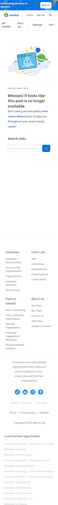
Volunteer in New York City (18, 498)
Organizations (14, 276)
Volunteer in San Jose (41, 444)
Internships (37, 264)
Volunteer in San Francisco (18, 455)
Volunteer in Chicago (15, 471)
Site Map (44, 413)
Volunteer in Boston (15, 449)
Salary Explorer (39, 274)
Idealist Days (13, 290)
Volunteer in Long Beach (17, 482)
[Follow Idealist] (17, 392)
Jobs (34, 259)
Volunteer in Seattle (15, 444)
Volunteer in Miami (14, 477)
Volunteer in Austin (40, 460)
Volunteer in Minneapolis (17, 488)
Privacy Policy (27, 413)
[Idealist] (11, 15)
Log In (30, 15)
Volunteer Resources (11, 283)
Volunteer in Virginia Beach (19, 466)
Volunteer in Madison (42, 471)
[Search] (50, 15)
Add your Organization (13, 325)
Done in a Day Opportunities (13, 269)
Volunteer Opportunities (13, 260)
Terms (12, 413)
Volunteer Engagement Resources (13, 336)
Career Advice (38, 279)
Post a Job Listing (15, 310)
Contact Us (37, 316)
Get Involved (6, 25)
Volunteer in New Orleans (18, 493)
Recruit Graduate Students (15, 346)
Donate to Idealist (41, 326)
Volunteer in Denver (15, 460)
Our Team (36, 311)
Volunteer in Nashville (41, 477)
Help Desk (37, 321)
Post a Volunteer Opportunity (15, 317)
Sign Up (40, 15)
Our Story (36, 305)
